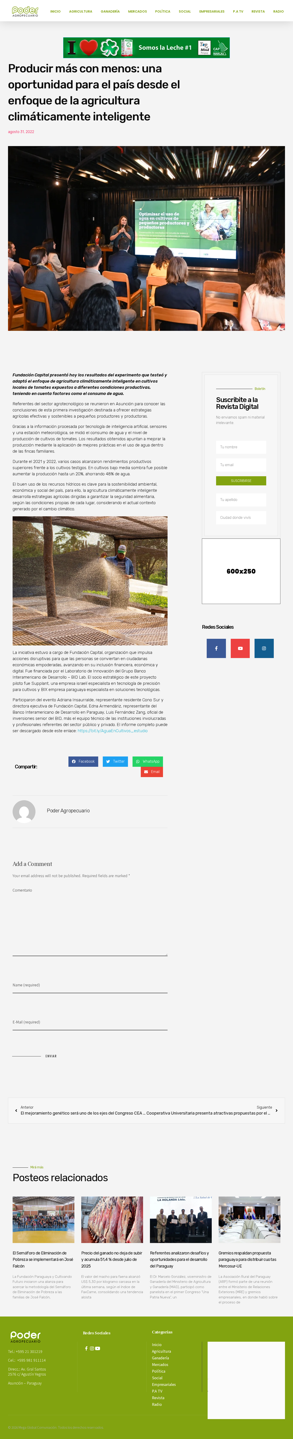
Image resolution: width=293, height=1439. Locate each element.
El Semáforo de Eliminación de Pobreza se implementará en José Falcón (43, 1260)
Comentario (22, 889)
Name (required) (26, 984)
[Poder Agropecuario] (27, 11)
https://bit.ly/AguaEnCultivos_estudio (113, 730)
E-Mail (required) (26, 1021)
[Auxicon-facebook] (86, 1348)
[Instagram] (92, 1348)
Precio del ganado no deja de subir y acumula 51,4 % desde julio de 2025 (111, 1260)
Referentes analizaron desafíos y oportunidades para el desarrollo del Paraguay (179, 1260)
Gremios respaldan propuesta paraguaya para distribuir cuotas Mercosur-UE (247, 1260)
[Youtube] (97, 1348)
